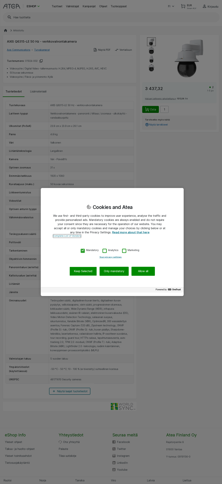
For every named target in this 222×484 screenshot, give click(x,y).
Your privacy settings (110, 257)
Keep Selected (83, 271)
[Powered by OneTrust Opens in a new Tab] (169, 290)
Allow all (143, 271)
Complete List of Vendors (67, 236)
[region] (112, 242)
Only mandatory (114, 271)
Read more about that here (131, 232)
